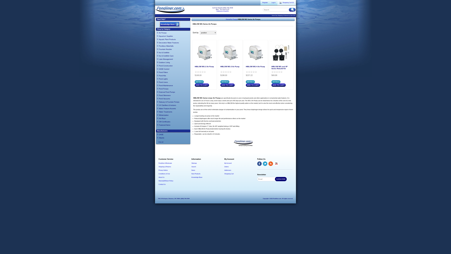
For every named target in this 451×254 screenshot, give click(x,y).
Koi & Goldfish (164, 53)
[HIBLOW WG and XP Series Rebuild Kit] (281, 52)
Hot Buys (162, 118)
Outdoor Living (164, 62)
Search (193, 167)
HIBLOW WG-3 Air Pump (229, 66)
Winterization (164, 115)
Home (228, 19)
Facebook (259, 163)
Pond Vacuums (164, 99)
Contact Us (162, 184)
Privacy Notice (163, 170)
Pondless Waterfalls (166, 46)
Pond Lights (163, 79)
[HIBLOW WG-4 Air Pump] (256, 52)
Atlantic (161, 138)
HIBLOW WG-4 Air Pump (255, 66)
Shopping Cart (229, 174)
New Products (195, 174)
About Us (161, 177)
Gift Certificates (164, 122)
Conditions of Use (164, 174)
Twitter (265, 163)
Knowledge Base (196, 177)
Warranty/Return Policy (166, 181)
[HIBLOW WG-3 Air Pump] (230, 52)
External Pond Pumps (167, 92)
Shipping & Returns (165, 167)
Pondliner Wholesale (165, 163)
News (193, 170)
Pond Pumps (163, 89)
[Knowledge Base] (169, 24)
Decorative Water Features (169, 43)
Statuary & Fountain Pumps (169, 102)
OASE (161, 134)
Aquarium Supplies (166, 36)
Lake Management (166, 59)
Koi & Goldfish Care (166, 56)
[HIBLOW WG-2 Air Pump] (205, 52)
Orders (226, 167)
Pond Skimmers (165, 95)
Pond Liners (163, 82)
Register (265, 2)
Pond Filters (163, 72)
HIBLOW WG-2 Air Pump (204, 66)
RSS (270, 163)
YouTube (276, 163)
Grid (288, 33)
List (292, 33)
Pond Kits (162, 76)
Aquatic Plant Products (167, 39)
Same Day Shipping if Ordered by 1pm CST (283, 15)
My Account (228, 163)
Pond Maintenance (166, 85)
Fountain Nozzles (165, 49)
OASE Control (164, 69)
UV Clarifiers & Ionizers (167, 105)
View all (160, 142)
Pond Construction (166, 66)
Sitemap (194, 163)
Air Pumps (163, 33)
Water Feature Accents (167, 108)
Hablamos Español (222, 11)
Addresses (227, 170)
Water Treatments (165, 112)
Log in (274, 2)
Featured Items (164, 125)
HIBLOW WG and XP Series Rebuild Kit (279, 67)
